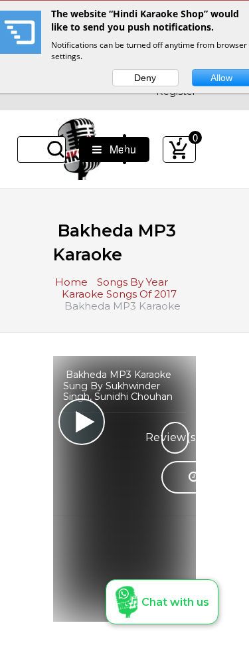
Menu (119, 149)
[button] (162, 601)
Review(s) (175, 437)
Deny (145, 77)
